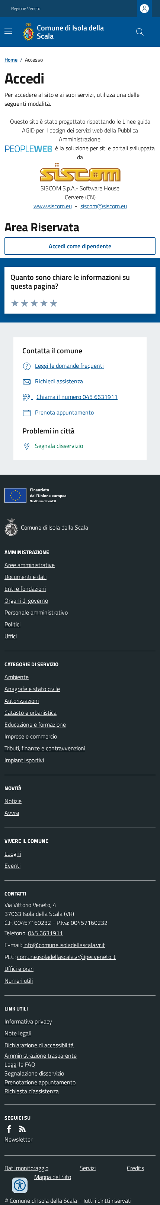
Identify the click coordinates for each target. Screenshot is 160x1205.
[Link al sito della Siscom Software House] (80, 172)
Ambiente (16, 676)
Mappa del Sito (52, 1176)
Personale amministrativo (36, 612)
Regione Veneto (25, 8)
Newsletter (18, 1139)
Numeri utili (18, 980)
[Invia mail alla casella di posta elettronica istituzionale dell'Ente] (64, 945)
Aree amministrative (29, 564)
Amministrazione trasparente (40, 1055)
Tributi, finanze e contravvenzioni (44, 748)
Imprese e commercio (30, 736)
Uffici (10, 636)
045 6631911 (45, 933)
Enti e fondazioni (25, 588)
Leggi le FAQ (19, 1064)
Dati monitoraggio (26, 1167)
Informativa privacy (28, 1021)
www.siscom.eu (52, 206)
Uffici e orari (18, 968)
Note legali (17, 1033)
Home (10, 59)
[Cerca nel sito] (137, 32)
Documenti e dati (25, 576)
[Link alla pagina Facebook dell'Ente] (8, 1128)
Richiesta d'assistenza (31, 1091)
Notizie (13, 800)
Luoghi (12, 853)
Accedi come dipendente (80, 246)
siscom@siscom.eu (103, 206)
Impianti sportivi (24, 760)
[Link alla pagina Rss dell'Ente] (22, 1128)
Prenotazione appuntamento (40, 1082)
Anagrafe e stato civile (32, 688)
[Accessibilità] (20, 1185)
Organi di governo (26, 600)
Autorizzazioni (21, 700)
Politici (12, 624)
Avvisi (11, 812)
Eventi (12, 865)
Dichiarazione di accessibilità (39, 1045)
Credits (135, 1167)
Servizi (88, 1167)
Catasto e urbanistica (30, 712)
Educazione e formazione (35, 724)
